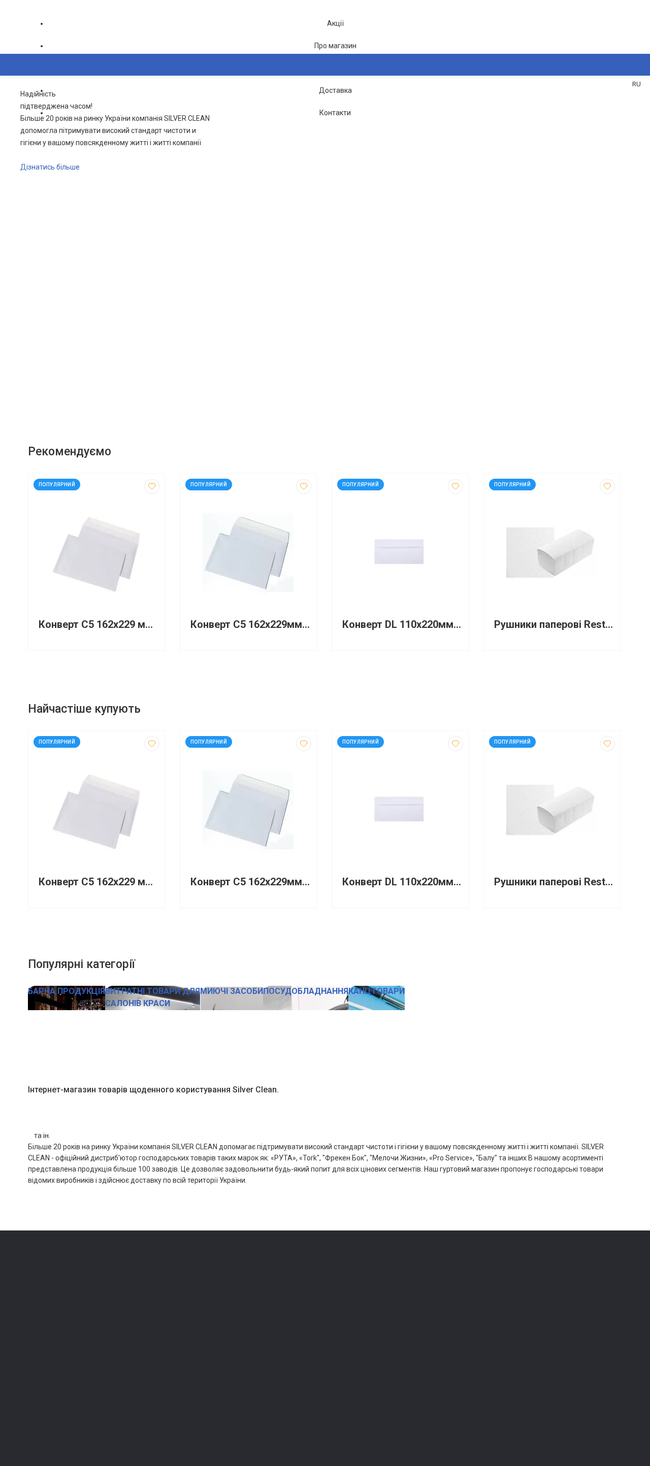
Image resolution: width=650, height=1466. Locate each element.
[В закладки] (151, 486)
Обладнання (198, 1405)
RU (636, 84)
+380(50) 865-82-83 (68, 1279)
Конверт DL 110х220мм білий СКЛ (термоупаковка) (402, 624)
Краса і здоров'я (205, 1376)
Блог (337, 1319)
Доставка (335, 90)
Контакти (335, 113)
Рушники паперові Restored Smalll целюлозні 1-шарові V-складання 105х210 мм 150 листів (554, 624)
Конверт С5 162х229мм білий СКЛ (250, 624)
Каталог (51, 114)
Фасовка (193, 1334)
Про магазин (335, 46)
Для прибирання (204, 1319)
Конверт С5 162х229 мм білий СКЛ (99, 624)
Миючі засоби (200, 1305)
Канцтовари (198, 1419)
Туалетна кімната (206, 1291)
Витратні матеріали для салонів (229, 1390)
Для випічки (198, 1362)
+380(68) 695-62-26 (68, 1293)
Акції (335, 23)
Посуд (189, 1348)
